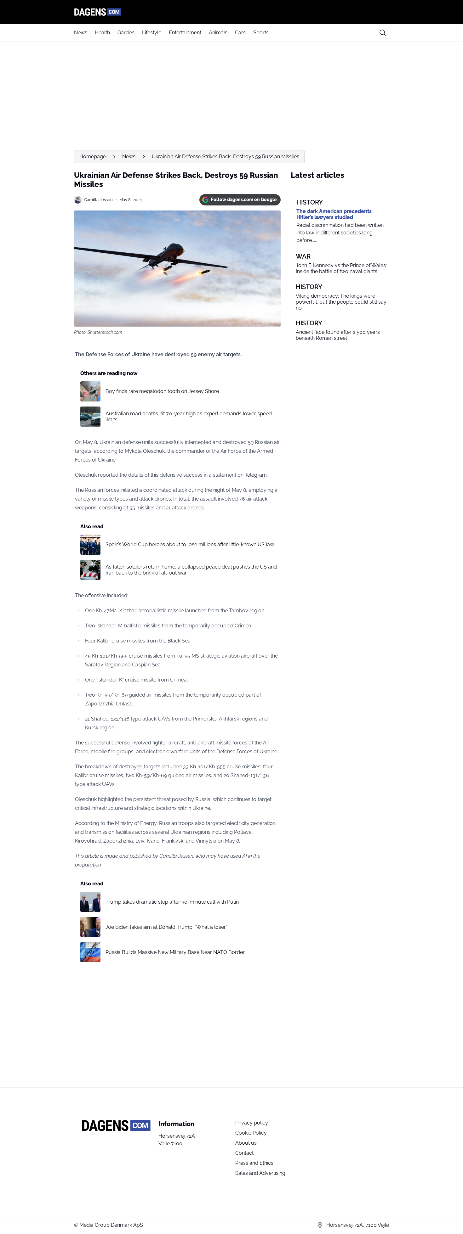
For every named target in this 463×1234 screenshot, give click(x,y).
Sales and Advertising (260, 1173)
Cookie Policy (251, 1133)
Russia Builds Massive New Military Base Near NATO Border (175, 952)
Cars (240, 33)
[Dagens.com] (231, 12)
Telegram (256, 475)
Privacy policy (251, 1123)
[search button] (382, 32)
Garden (125, 33)
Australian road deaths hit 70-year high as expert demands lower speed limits (189, 417)
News (80, 33)
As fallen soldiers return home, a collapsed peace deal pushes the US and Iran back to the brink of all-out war (191, 570)
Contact (244, 1153)
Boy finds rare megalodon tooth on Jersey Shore (162, 391)
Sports (261, 33)
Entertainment (185, 33)
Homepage (92, 157)
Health (102, 33)
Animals (218, 33)
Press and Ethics (254, 1163)
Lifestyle (151, 33)
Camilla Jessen (98, 199)
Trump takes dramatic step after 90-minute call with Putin (172, 902)
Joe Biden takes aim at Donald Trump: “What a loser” (166, 927)
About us (246, 1143)
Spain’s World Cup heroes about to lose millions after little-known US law (190, 544)
